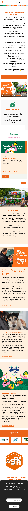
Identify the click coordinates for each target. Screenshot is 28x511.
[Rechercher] (19, 2)
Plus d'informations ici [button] (8, 356)
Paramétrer (14, 493)
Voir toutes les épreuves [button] (14, 137)
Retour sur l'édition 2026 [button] (14, 241)
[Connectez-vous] (23, 2)
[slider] (7, 95)
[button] (26, 2)
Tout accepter (14, 506)
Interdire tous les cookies (14, 500)
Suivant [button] (23, 182)
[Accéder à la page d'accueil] (3, 2)
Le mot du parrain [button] (6, 305)
